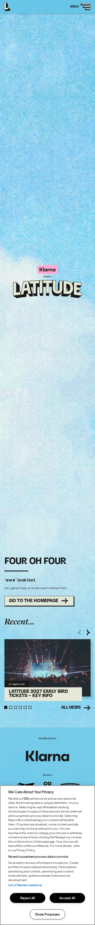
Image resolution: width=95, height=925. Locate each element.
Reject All (27, 898)
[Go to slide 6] (30, 707)
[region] (47, 855)
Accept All (67, 898)
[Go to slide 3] (15, 707)
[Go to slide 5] (25, 707)
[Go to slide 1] (5, 707)
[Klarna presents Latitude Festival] (47, 282)
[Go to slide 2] (10, 707)
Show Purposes (47, 914)
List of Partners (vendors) (25, 885)
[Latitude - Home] (7, 5)
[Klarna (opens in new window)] (47, 756)
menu (78, 9)
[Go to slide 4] (20, 707)
